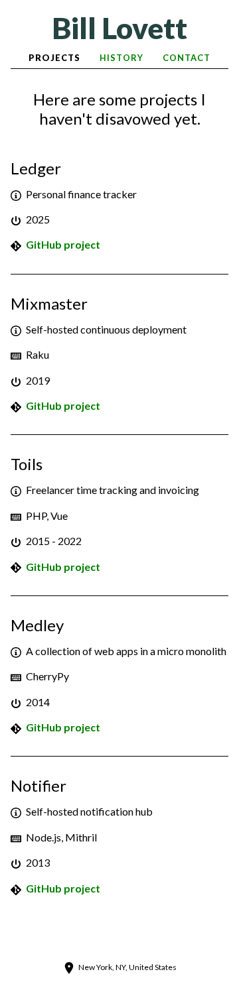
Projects (54, 57)
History (121, 57)
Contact (186, 57)
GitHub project (63, 244)
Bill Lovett (119, 28)
